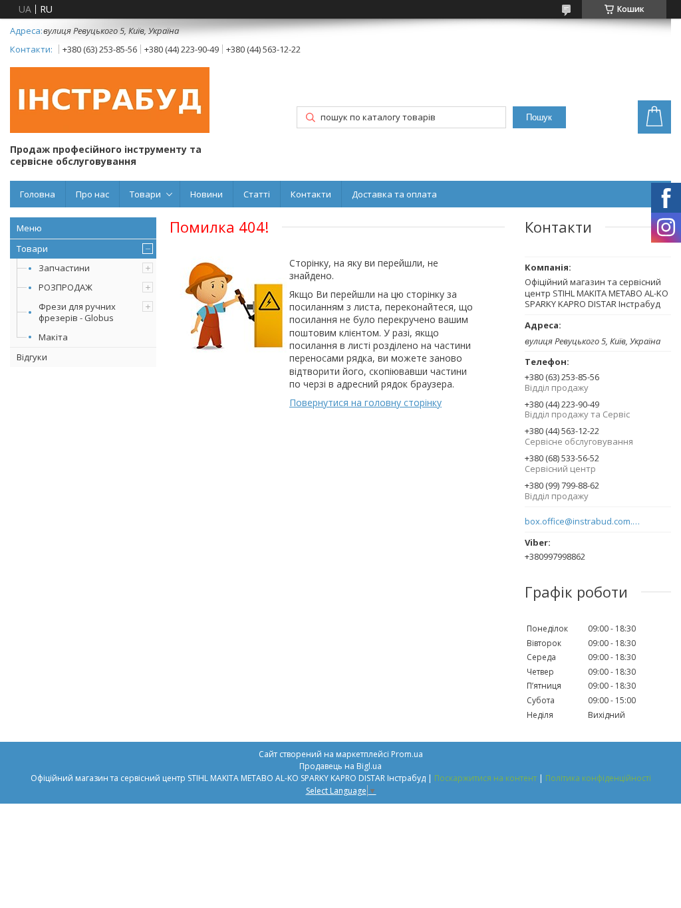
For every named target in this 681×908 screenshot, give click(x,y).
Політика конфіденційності (598, 778)
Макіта (53, 337)
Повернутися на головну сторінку (365, 402)
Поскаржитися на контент (485, 778)
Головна (37, 194)
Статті (256, 194)
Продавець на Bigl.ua (340, 766)
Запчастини (64, 268)
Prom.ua (407, 754)
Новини (206, 194)
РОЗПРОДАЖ (65, 287)
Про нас (92, 194)
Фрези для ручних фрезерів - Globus (77, 312)
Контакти (311, 194)
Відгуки (32, 357)
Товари (145, 194)
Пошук (539, 117)
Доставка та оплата (394, 194)
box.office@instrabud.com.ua (583, 521)
